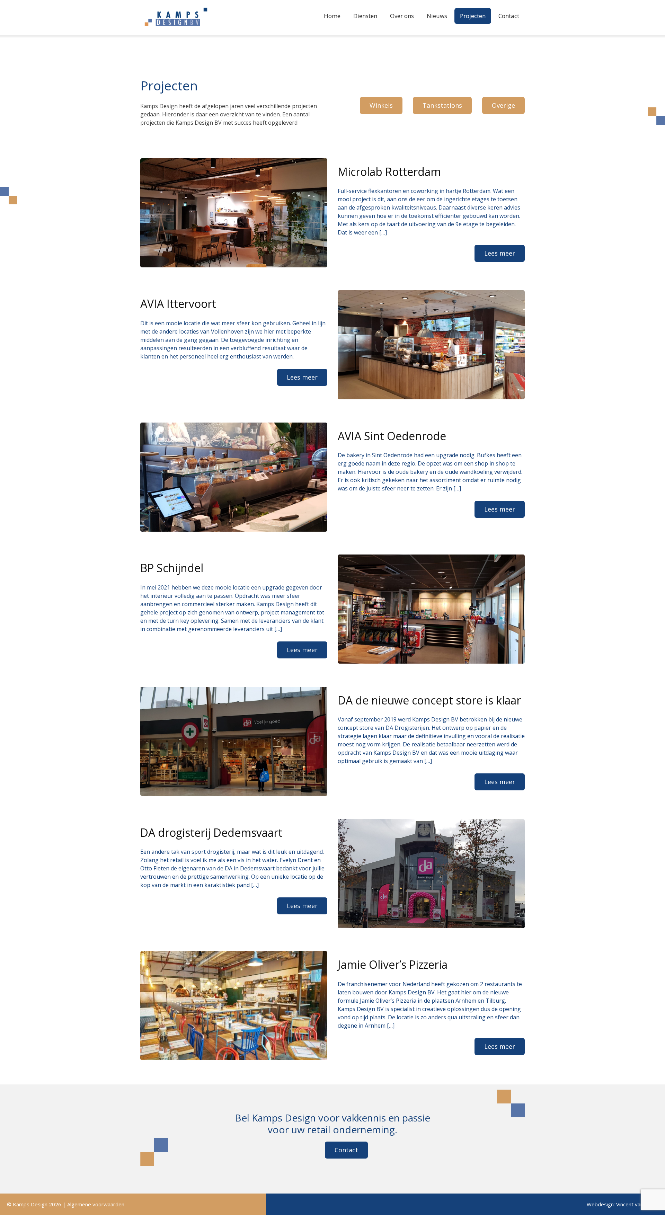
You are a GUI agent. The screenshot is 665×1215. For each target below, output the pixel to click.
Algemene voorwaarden (95, 1204)
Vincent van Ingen (637, 1204)
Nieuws (437, 16)
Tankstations (442, 105)
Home (332, 16)
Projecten (473, 16)
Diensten (365, 16)
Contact (508, 16)
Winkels (381, 105)
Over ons (402, 16)
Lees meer (499, 253)
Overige (503, 105)
